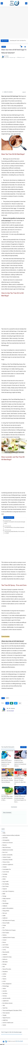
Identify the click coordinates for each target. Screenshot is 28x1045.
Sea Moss (5, 993)
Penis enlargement (7, 983)
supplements (6, 1000)
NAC (4, 966)
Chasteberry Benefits (7, 859)
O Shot (4, 976)
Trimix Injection (6, 1012)
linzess (4, 942)
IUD (3, 927)
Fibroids (4, 901)
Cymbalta (5, 874)
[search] (26, 3)
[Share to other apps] (20, 703)
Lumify (4, 949)
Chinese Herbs (6, 862)
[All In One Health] (14, 3)
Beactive (5, 845)
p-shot (4, 981)
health (3, 46)
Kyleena (4, 935)
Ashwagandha (6, 840)
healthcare (5, 918)
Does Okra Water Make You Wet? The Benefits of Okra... (7, 798)
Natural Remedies (7, 969)
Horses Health (6, 922)
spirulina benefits (6, 998)
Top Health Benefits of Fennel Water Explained (14, 527)
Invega (4, 925)
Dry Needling (6, 884)
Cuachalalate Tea (7, 869)
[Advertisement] (14, 23)
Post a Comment (7, 812)
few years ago (8, 520)
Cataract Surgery (7, 857)
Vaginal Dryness (6, 1017)
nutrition (4, 974)
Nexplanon (5, 971)
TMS (4, 1005)
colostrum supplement (8, 864)
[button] (7, 703)
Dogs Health (5, 881)
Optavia (4, 978)
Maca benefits (6, 952)
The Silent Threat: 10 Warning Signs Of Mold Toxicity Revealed (7, 780)
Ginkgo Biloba (6, 910)
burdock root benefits (7, 854)
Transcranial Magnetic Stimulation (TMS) (12, 1010)
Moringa (4, 964)
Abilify (4, 832)
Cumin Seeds (6, 871)
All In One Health (10, 710)
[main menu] (2, 3)
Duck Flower (6, 886)
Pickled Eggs (6, 986)
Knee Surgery (6, 932)
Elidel (4, 893)
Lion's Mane (5, 944)
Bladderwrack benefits (8, 849)
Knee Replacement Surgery (9, 930)
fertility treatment (6, 898)
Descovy (5, 876)
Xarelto (4, 1025)
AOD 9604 (5, 837)
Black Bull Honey (7, 847)
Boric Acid (5, 852)
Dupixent (5, 888)
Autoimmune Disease (8, 842)
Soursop (5, 995)
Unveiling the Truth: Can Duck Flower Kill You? (18, 40)
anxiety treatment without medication (11, 835)
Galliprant (5, 905)
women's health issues (8, 1022)
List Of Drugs (6, 947)
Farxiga (4, 896)
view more (23, 747)
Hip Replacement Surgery (9, 920)
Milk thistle (5, 961)
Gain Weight (5, 903)
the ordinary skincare (7, 1003)
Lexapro (4, 939)
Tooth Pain (5, 1008)
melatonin (5, 954)
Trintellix (4, 1015)
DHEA (4, 879)
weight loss (5, 1020)
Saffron (4, 988)
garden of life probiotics (8, 908)
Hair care (5, 913)
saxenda (5, 991)
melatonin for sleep (7, 957)
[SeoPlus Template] (6, 1041)
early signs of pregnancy (8, 891)
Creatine (5, 867)
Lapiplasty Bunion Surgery (9, 937)
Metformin (5, 959)
